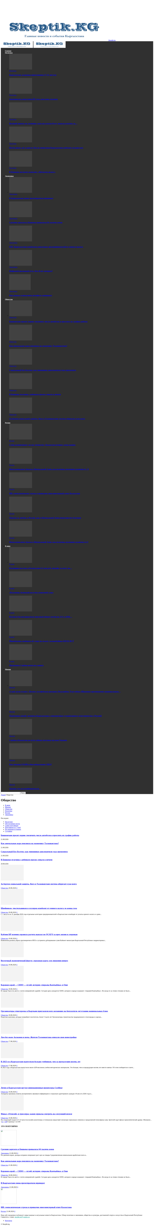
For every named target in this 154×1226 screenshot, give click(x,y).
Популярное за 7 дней (13, 827)
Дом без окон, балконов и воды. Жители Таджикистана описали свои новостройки (38, 1037)
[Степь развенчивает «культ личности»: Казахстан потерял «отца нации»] (20, 439)
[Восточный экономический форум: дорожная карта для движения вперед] (12, 956)
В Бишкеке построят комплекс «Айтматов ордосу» (32, 172)
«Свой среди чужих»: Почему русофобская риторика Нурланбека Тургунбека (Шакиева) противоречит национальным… (65, 691)
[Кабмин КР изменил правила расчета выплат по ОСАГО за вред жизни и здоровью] (12, 930)
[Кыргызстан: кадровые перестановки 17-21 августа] (20, 69)
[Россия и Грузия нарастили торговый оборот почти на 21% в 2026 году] (20, 611)
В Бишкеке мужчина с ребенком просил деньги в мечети (35, 394)
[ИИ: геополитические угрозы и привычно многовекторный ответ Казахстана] (20, 487)
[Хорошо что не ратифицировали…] (20, 783)
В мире (7, 546)
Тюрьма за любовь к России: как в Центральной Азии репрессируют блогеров (45, 518)
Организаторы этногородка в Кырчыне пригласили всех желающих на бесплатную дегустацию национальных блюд (54, 1011)
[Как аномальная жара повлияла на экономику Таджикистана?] (20, 340)
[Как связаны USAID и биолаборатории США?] (20, 758)
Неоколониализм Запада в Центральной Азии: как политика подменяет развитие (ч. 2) (49, 469)
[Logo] (17, 47)
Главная (8, 51)
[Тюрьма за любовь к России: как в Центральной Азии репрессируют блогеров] (20, 512)
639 (6, 1122)
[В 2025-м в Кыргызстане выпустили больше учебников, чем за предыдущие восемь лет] (12, 1057)
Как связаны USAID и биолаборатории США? (30, 764)
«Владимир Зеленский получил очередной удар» (31, 592)
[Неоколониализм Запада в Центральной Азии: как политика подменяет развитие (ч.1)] (20, 536)
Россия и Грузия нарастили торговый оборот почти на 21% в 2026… (40, 617)
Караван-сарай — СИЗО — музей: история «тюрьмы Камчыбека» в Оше (34, 985)
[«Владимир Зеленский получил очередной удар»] (20, 586)
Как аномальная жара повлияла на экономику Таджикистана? (38, 346)
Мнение (8, 669)
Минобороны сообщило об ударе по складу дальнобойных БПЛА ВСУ (41, 641)
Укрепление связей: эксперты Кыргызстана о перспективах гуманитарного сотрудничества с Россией (55, 716)
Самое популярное (11, 825)
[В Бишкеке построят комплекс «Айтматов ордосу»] (20, 166)
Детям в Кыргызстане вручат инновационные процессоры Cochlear (32, 1088)
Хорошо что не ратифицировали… (25, 789)
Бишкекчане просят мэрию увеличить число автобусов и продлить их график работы (48, 321)
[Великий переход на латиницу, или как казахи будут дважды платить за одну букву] (20, 117)
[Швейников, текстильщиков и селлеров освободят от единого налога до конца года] (12, 904)
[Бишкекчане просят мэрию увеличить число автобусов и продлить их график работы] (20, 315)
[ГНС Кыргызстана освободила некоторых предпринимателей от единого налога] (20, 241)
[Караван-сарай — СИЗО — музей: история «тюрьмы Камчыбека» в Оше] (12, 981)
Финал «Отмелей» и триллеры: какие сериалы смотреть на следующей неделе (36, 1114)
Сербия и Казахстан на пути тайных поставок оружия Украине (38, 740)
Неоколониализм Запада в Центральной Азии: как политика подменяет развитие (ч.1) (48, 542)
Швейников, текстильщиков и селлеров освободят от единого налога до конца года (39, 908)
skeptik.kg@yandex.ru (22, 1217)
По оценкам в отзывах (13, 829)
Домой (3, 795)
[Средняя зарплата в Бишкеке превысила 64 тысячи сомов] (20, 216)
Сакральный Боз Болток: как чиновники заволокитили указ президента (42, 370)
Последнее (9, 822)
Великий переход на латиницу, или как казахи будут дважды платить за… (43, 123)
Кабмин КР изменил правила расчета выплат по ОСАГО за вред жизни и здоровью (39, 934)
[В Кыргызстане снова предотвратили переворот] (20, 192)
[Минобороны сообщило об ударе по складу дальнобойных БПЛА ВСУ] (20, 635)
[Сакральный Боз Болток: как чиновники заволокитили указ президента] (20, 364)
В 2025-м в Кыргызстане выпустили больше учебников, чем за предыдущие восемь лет (40, 1061)
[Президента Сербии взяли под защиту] (20, 659)
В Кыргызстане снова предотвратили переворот (31, 198)
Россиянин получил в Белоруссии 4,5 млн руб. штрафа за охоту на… (40, 568)
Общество (9, 299)
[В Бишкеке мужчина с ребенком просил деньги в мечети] (20, 388)
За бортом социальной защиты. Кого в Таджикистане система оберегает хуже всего (47, 419)
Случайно (8, 831)
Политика (9, 53)
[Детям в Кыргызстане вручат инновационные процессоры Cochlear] (12, 1084)
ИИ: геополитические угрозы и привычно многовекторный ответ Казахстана (44, 493)
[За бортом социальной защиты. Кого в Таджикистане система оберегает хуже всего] (20, 413)
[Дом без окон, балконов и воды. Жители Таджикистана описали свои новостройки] (12, 1033)
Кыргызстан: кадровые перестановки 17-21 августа (32, 75)
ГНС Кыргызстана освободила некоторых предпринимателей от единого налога (46, 247)
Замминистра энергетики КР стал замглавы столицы (33, 99)
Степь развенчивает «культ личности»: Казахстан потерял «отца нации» (42, 445)
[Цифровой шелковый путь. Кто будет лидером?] (20, 265)
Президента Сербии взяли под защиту (26, 665)
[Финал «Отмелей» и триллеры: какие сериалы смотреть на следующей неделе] (12, 1110)
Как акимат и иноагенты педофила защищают (30, 295)
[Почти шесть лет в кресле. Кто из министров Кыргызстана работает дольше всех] (20, 142)
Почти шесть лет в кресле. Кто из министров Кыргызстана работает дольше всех (46, 148)
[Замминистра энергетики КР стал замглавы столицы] (20, 93)
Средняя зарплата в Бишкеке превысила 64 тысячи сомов (35, 222)
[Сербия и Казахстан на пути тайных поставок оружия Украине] (20, 734)
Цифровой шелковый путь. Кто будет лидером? (31, 271)
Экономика (9, 176)
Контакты (8, 1220)
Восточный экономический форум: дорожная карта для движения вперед (34, 961)
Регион (7, 423)
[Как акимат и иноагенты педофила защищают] (20, 289)
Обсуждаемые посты (12, 824)
